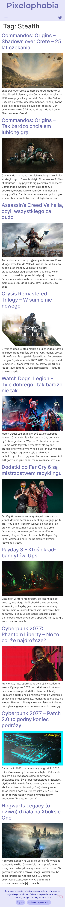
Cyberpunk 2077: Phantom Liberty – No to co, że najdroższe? (30, 634)
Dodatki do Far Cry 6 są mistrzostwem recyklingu (32, 470)
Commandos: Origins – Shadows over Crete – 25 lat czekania (31, 41)
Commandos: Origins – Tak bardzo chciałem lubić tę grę (29, 126)
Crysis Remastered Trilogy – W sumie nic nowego (27, 300)
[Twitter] (60, 18)
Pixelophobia (32, 5)
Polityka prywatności (38, 902)
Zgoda (20, 902)
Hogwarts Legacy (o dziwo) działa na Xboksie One (31, 812)
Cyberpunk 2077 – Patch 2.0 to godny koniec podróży (31, 719)
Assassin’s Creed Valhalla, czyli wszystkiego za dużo (32, 211)
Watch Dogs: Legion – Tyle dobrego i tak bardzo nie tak (32, 384)
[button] (6, 17)
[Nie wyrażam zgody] (60, 897)
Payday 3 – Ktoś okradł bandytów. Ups (29, 553)
